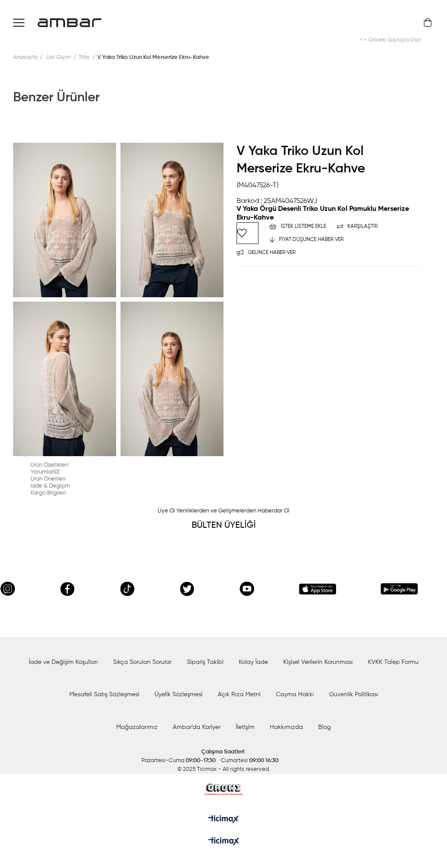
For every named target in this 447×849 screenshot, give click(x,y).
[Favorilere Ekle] (247, 233)
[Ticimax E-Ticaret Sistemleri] (223, 842)
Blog (324, 727)
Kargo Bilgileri (48, 493)
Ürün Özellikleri (50, 465)
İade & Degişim (50, 486)
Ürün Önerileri (48, 479)
